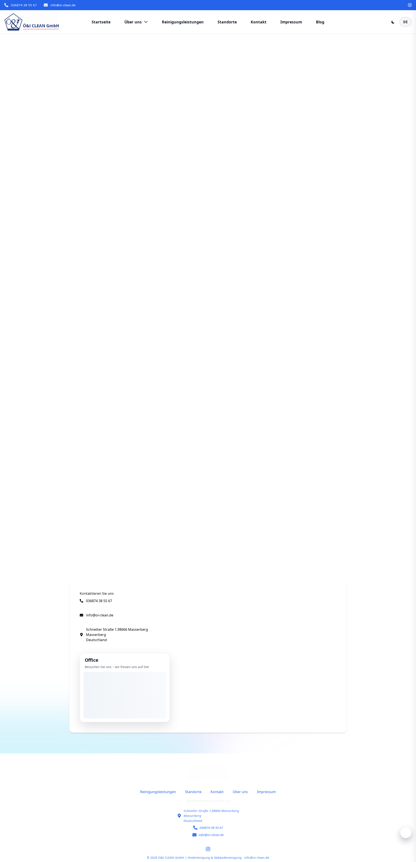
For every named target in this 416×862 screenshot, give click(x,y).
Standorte (193, 791)
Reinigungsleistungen (158, 791)
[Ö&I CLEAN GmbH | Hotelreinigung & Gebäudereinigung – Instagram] (410, 5)
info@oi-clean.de (62, 5)
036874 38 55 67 (24, 5)
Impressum (266, 791)
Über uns (240, 791)
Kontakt (217, 791)
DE (405, 22)
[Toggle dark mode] (393, 22)
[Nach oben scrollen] (405, 832)
